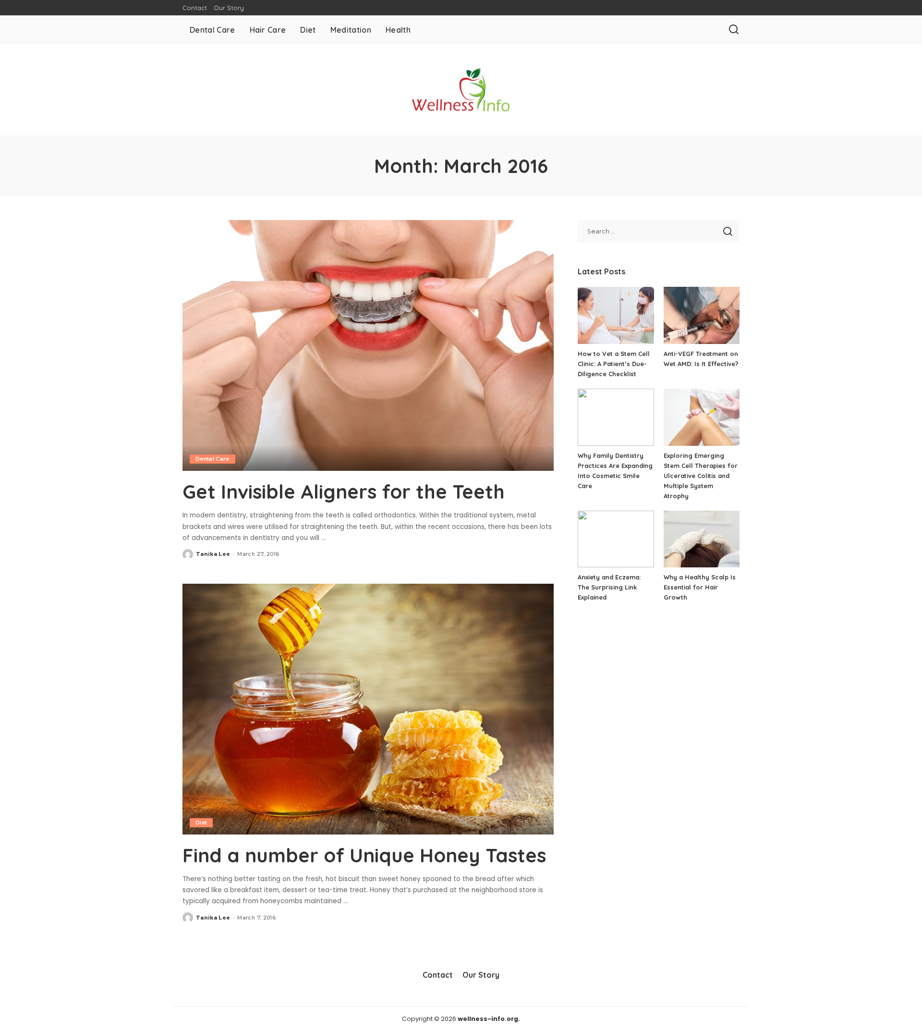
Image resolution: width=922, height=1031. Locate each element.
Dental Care (212, 458)
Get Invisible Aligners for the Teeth (343, 491)
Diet (201, 822)
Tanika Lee (213, 554)
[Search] (734, 29)
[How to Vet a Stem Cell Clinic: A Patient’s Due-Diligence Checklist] (616, 315)
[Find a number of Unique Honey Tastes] (368, 709)
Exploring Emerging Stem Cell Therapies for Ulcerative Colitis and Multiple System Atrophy (701, 476)
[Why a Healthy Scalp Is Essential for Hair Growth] (702, 539)
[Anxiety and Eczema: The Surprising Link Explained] (616, 539)
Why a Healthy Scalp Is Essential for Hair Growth (700, 587)
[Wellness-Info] (461, 89)
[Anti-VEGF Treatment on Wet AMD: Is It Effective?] (702, 315)
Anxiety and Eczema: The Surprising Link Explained (609, 587)
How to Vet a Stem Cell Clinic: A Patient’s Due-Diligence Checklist (614, 364)
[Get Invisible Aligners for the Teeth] (368, 345)
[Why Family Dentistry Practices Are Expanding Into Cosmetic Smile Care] (616, 417)
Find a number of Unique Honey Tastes (364, 855)
